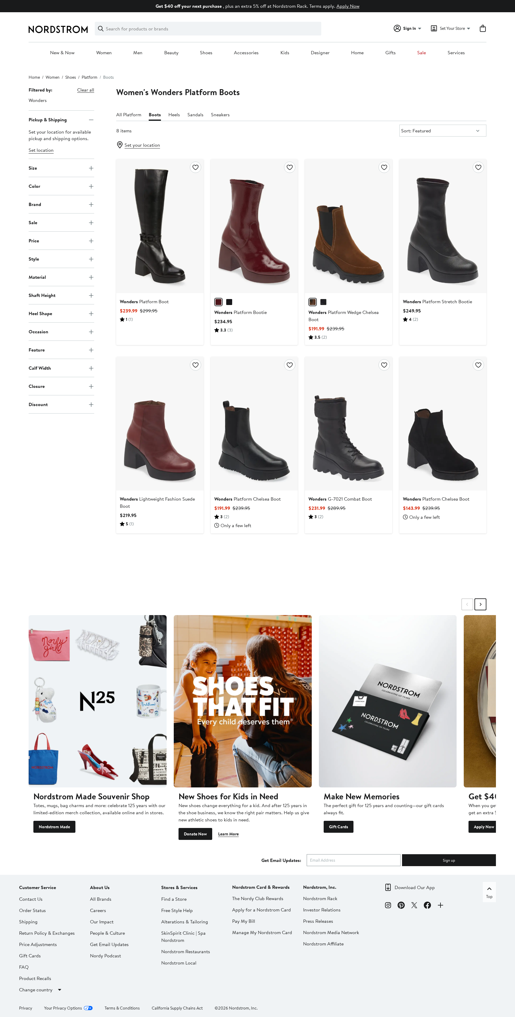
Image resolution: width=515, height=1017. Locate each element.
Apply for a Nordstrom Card (261, 909)
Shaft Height (42, 295)
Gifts (390, 53)
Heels (174, 114)
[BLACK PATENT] (229, 302)
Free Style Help (177, 910)
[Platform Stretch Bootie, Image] (442, 226)
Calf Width (40, 368)
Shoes (206, 53)
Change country (35, 989)
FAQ (24, 967)
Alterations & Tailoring (184, 921)
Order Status (32, 910)
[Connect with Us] (440, 906)
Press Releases (318, 921)
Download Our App (415, 887)
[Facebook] (427, 906)
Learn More (228, 834)
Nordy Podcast (105, 955)
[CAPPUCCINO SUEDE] (313, 302)
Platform (89, 77)
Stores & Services (179, 887)
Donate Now (195, 834)
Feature (37, 349)
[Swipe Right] (480, 604)
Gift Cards (338, 827)
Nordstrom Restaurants (185, 951)
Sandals (195, 114)
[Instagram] (388, 906)
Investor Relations (322, 909)
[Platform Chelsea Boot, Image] (254, 423)
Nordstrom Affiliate (323, 943)
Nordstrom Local (178, 962)
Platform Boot (144, 301)
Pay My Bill (243, 921)
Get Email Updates (109, 944)
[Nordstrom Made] (98, 701)
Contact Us (31, 899)
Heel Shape (40, 313)
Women (104, 53)
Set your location (142, 145)
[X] (414, 906)
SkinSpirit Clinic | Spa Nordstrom (183, 936)
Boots (155, 114)
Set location (41, 150)
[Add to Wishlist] (195, 167)
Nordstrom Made (54, 827)
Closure (37, 386)
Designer (320, 53)
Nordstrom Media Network (331, 932)
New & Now (62, 53)
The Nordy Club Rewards (257, 898)
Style (34, 259)
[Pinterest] (401, 906)
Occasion (38, 331)
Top (489, 897)
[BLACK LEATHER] (323, 302)
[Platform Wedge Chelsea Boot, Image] (348, 226)
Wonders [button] (38, 100)
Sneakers (220, 114)
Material (37, 277)
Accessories (246, 53)
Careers (98, 910)
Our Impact (102, 921)
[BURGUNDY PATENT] (218, 302)
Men (137, 53)
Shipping (28, 921)
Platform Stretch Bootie (437, 301)
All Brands (100, 899)
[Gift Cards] (388, 701)
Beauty (171, 53)
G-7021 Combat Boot (340, 499)
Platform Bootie (240, 312)
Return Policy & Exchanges (47, 933)
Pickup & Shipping (48, 119)
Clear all (85, 90)
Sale (421, 53)
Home (357, 53)
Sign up (449, 860)
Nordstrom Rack (320, 898)
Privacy (25, 1008)
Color (34, 186)
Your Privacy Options (63, 1008)
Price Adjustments (38, 944)
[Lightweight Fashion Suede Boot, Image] (159, 423)
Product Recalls (35, 978)
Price (34, 240)
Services (456, 53)
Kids (284, 53)
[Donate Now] (243, 701)
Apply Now (347, 6)
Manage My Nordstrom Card (262, 932)
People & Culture (107, 933)
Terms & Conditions (122, 1008)
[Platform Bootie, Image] (254, 226)
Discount (38, 404)
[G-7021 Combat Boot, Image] (348, 423)
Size (33, 168)
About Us (100, 887)
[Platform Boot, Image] (159, 226)
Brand (35, 204)
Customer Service (37, 887)
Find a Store (174, 899)
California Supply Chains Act (177, 1008)
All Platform (128, 114)
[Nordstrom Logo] (58, 29)
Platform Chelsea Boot (247, 499)
